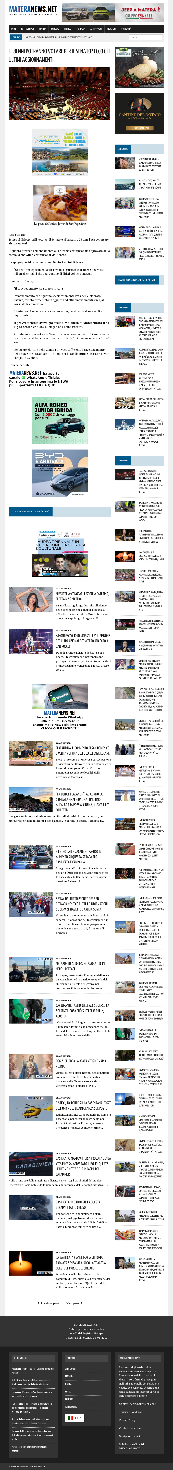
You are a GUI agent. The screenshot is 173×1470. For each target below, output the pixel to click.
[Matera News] (33, 10)
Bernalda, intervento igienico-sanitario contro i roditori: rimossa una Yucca (151, 1055)
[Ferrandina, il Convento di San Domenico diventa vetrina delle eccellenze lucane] (31, 764)
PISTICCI (67, 29)
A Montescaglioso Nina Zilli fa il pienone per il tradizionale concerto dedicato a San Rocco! (83, 640)
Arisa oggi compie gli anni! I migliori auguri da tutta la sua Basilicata (151, 645)
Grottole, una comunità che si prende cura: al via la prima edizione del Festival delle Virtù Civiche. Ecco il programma (151, 727)
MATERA (42, 29)
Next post (72, 1303)
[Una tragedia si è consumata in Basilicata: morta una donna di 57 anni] (125, 560)
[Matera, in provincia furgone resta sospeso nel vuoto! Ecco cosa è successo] (125, 1219)
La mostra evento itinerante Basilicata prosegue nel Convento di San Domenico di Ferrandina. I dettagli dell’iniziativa (151, 827)
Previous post (50, 1303)
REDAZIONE (111, 29)
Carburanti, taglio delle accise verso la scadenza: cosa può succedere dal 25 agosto (82, 1010)
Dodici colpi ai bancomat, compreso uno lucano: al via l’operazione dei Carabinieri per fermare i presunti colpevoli (150, 1194)
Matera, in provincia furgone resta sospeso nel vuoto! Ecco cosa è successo (151, 1216)
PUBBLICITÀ (126, 29)
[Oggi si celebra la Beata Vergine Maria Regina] (31, 1077)
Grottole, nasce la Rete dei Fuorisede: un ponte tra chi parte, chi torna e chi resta (151, 1015)
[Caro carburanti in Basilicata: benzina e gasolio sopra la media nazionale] (125, 1037)
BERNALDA (81, 29)
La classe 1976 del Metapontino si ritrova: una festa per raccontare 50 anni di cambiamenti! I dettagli (150, 773)
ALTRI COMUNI (96, 29)
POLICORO (55, 29)
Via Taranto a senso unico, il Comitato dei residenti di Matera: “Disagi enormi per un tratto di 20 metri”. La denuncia (151, 356)
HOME (13, 29)
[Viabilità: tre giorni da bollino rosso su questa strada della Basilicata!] (125, 188)
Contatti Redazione (130, 1428)
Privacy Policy (127, 1420)
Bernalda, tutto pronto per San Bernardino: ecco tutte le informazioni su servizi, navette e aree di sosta (82, 903)
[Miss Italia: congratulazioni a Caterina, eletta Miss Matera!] (31, 609)
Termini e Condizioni (131, 1412)
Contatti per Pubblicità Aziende (137, 1403)
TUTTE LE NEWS (27, 29)
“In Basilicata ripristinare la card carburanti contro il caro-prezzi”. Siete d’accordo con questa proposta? (151, 852)
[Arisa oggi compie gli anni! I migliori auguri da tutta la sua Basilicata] (125, 649)
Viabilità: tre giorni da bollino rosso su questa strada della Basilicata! (150, 184)
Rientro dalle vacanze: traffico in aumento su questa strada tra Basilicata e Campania (78, 856)
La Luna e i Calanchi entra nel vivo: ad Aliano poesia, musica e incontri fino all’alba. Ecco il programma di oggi (151, 905)
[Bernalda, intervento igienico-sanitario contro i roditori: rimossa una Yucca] (125, 1059)
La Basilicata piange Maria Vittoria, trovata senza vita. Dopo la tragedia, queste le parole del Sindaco (81, 1262)
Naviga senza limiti (130, 1436)
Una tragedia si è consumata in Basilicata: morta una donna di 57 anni (151, 556)
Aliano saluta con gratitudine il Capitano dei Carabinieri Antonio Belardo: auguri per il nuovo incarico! (151, 1123)
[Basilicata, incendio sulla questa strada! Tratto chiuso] (31, 1218)
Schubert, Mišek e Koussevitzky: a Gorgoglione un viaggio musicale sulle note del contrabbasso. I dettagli (150, 381)
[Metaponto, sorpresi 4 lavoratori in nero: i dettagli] (31, 979)
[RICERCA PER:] (146, 37)
